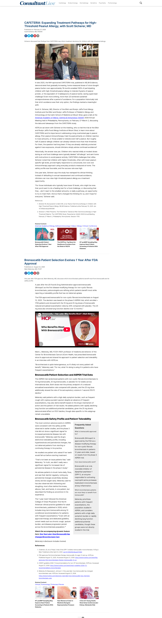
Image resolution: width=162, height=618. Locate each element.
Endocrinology (73, 3)
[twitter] (28, 35)
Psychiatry (102, 3)
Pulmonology (112, 3)
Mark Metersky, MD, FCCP (33, 269)
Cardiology (62, 3)
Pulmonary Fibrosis (57, 584)
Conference (93, 226)
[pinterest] (34, 35)
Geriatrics (93, 3)
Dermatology (84, 3)
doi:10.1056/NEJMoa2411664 (72, 552)
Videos (73, 226)
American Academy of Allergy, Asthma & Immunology (52, 226)
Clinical (85, 226)
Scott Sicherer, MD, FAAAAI (33, 32)
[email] (37, 35)
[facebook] (25, 35)
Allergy (79, 226)
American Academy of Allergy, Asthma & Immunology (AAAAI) (59, 118)
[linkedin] (31, 35)
